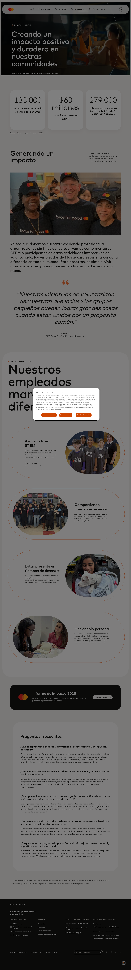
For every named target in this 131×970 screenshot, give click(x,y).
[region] (66, 404)
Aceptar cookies (49, 415)
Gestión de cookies (83, 415)
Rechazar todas (65, 415)
